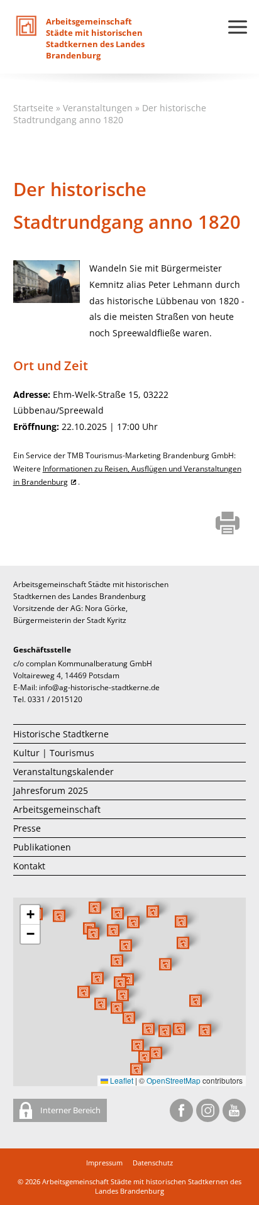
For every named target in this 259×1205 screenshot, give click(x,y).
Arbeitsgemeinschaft (57, 809)
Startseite (33, 108)
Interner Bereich (69, 1110)
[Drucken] (227, 524)
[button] (165, 964)
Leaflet (120, 1080)
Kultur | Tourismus (53, 753)
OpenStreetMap (173, 1080)
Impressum (104, 1162)
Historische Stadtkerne (61, 734)
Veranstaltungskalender (63, 772)
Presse (27, 828)
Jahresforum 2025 (50, 790)
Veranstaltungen (98, 108)
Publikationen (42, 847)
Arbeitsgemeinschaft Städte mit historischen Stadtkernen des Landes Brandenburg (141, 1186)
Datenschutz (153, 1162)
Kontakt (29, 866)
